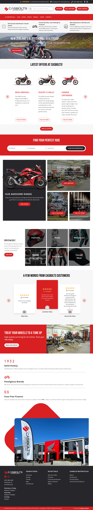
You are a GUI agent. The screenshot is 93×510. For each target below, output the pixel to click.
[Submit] (31, 9)
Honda (28, 479)
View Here (9, 254)
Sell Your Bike (52, 475)
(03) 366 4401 (77, 2)
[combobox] (41, 9)
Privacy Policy (74, 479)
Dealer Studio (84, 508)
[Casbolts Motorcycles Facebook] (85, 2)
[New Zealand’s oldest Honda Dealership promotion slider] (47, 57)
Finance (35, 17)
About (72, 475)
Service (29, 17)
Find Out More (21, 53)
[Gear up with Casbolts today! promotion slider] (45, 57)
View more (70, 309)
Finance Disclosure (54, 479)
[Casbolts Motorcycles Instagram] (87, 2)
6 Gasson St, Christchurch (61, 2)
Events (42, 17)
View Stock (24, 204)
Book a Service (53, 481)
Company (48, 17)
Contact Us (73, 477)
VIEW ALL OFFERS (46, 128)
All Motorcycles (10, 17)
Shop (18, 17)
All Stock (29, 475)
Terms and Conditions (77, 481)
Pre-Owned (29, 484)
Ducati (28, 477)
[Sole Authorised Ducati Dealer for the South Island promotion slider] (50, 57)
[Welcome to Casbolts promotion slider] (43, 57)
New (27, 481)
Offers (24, 17)
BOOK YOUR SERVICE (12, 345)
